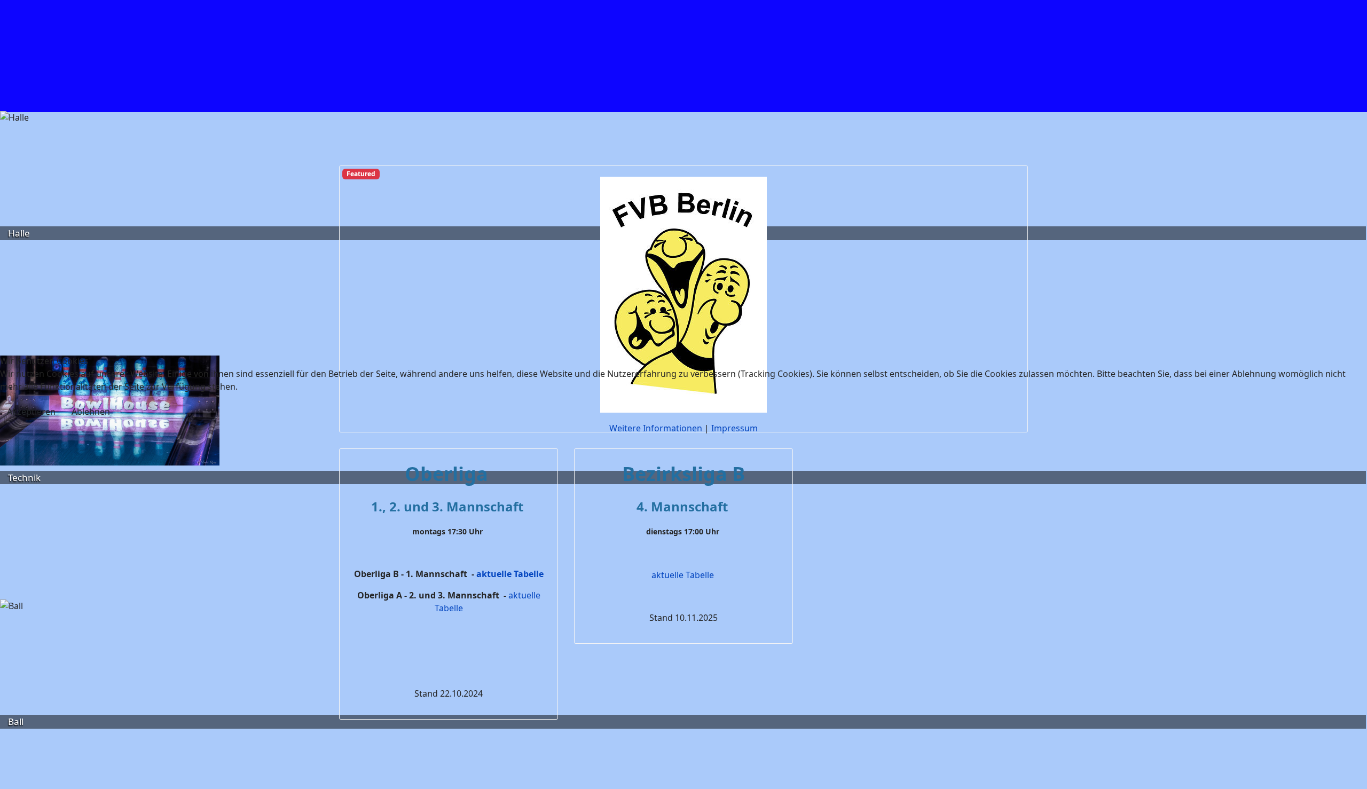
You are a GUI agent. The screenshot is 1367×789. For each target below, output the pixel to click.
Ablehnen (91, 411)
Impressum (734, 428)
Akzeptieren (31, 411)
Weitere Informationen (655, 428)
